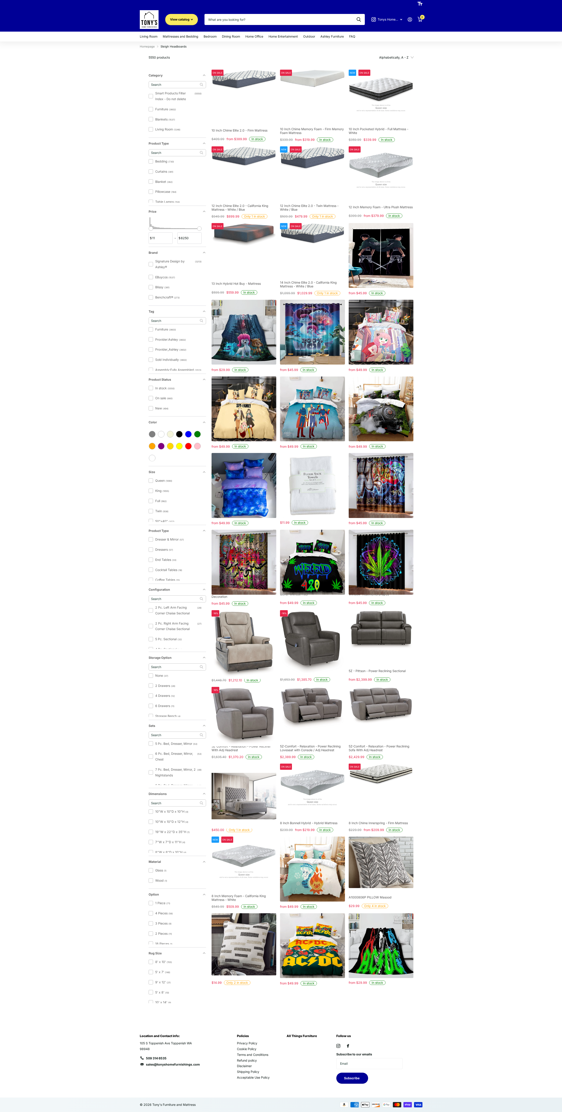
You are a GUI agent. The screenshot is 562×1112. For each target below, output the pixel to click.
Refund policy (247, 1060)
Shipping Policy (248, 1072)
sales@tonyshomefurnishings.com (173, 1064)
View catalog (180, 19)
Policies (243, 1036)
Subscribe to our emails (354, 1054)
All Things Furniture (302, 1036)
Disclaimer (244, 1066)
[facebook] (348, 1046)
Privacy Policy (247, 1043)
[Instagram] (338, 1046)
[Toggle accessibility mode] (420, 4)
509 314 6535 (156, 1058)
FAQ (352, 36)
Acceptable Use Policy (253, 1077)
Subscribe (352, 1078)
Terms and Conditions (252, 1055)
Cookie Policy (246, 1049)
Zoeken (359, 19)
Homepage (147, 46)
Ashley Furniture (332, 36)
